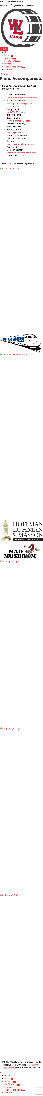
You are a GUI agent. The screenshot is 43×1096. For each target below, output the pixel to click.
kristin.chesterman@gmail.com (22, 97)
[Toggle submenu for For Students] (18, 61)
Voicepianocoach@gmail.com (21, 152)
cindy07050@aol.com (17, 112)
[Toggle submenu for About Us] (14, 58)
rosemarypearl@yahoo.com (20, 144)
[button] (1, 74)
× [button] (0, 1072)
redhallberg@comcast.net (19, 120)
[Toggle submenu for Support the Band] (23, 67)
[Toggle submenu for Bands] (12, 56)
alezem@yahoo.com (17, 132)
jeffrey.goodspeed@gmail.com (22, 103)
